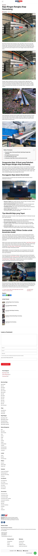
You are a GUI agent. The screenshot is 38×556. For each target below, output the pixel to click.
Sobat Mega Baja (5, 374)
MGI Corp (20, 550)
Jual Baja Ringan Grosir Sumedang (12, 302)
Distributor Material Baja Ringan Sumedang (14, 315)
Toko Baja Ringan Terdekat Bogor (14, 246)
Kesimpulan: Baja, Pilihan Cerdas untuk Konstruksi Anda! (16, 158)
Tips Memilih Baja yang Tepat (11, 156)
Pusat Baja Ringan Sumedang (11, 305)
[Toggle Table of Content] (33, 150)
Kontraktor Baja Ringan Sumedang (12, 310)
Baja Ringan (4, 4)
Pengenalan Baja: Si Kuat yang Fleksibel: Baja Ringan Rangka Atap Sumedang (17, 153)
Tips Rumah (4, 376)
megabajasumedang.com (7, 536)
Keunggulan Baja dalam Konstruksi (12, 155)
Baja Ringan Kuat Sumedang (11, 321)
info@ (2, 536)
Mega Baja (26, 550)
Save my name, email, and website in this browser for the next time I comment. (13, 355)
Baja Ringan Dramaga (31, 242)
